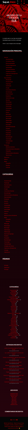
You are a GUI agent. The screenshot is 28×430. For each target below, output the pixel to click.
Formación (6, 145)
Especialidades (7, 77)
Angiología (8, 83)
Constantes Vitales (10, 61)
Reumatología (9, 136)
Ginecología (8, 102)
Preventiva (8, 130)
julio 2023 (14, 397)
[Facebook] (24, 1)
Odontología (8, 120)
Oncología (8, 124)
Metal (5, 161)
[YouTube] (24, 3)
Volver (4, 43)
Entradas (6, 265)
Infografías (8, 151)
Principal (6, 269)
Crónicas (8, 167)
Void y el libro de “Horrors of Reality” (14, 378)
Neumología (8, 116)
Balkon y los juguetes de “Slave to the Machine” (13, 368)
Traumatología (9, 140)
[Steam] (21, 1)
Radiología (8, 134)
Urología (8, 142)
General (6, 57)
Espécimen (6, 157)
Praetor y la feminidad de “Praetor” (13, 372)
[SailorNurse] (9, 2)
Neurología (8, 118)
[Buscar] (18, 1)
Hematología (9, 104)
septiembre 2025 (14, 393)
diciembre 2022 (14, 404)
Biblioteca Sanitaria (10, 147)
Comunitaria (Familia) (11, 89)
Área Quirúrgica (9, 59)
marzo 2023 (14, 401)
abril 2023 (14, 400)
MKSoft (17, 426)
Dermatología (9, 92)
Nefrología (8, 114)
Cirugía (7, 87)
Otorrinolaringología (10, 126)
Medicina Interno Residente (12, 153)
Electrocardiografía (10, 63)
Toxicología (8, 138)
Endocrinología (9, 94)
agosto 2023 (14, 396)
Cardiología (8, 85)
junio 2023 (14, 399)
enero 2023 (14, 403)
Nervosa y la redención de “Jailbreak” (14, 362)
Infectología (8, 106)
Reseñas (8, 165)
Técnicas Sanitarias (10, 69)
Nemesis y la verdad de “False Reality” (13, 365)
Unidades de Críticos (10, 71)
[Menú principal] (18, 3)
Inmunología (9, 108)
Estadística (8, 96)
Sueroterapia (9, 67)
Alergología (8, 79)
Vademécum (9, 75)
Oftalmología (9, 122)
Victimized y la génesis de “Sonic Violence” (13, 381)
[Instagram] (21, 3)
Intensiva (8, 110)
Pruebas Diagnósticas (11, 65)
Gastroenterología (10, 98)
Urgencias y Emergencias (12, 73)
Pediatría (8, 128)
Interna (7, 112)
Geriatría (8, 100)
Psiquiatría (8, 132)
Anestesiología (9, 81)
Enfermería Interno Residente (12, 149)
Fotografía (8, 163)
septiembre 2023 (14, 395)
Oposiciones (9, 155)
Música (5, 159)
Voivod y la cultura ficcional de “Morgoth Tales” (13, 375)
